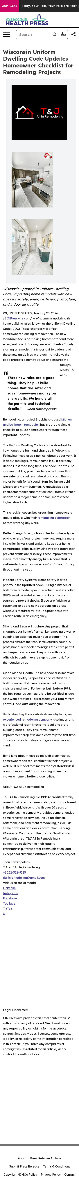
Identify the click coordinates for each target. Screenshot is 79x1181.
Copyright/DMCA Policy (20, 1174)
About (22, 1158)
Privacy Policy (51, 1174)
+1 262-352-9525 (14, 872)
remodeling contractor (54, 518)
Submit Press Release (24, 1166)
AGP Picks (9, 6)
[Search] (54, 34)
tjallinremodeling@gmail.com (24, 877)
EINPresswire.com (17, 318)
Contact (70, 1174)
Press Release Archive (45, 1158)
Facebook (10, 898)
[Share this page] (73, 34)
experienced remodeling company (27, 719)
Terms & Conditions (56, 1166)
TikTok (7, 909)
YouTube (9, 903)
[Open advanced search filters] (63, 34)
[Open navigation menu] (6, 34)
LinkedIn (9, 888)
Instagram (10, 893)
